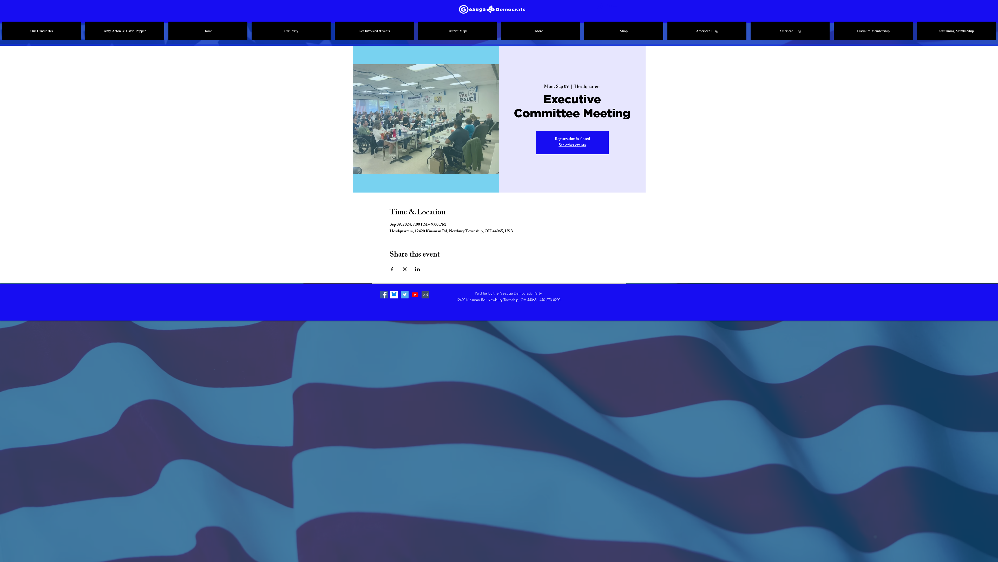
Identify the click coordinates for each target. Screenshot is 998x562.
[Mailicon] (425, 294)
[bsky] (394, 294)
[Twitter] (405, 294)
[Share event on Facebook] (392, 269)
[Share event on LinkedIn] (417, 269)
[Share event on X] (404, 269)
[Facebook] (384, 294)
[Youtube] (415, 294)
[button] (291, 31)
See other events (572, 145)
